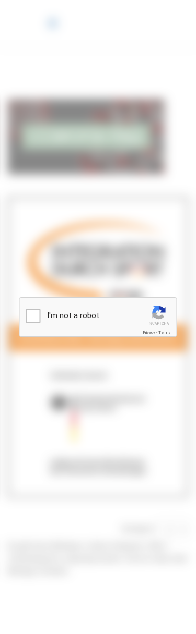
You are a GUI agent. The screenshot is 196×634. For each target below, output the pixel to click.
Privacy (149, 332)
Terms (164, 332)
